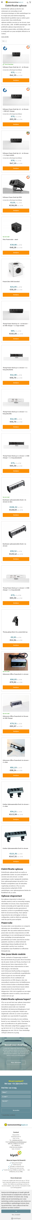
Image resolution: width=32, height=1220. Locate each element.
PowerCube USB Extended (11, 281)
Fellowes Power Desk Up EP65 (12, 197)
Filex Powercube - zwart (10, 239)
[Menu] (1, 2)
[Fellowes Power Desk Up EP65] (16, 185)
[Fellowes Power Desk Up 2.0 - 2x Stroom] (16, 54)
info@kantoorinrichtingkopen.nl (17, 1142)
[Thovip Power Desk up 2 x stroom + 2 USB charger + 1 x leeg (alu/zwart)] (16, 443)
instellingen (17, 1218)
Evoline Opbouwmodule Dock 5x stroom (15, 848)
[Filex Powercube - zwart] (16, 227)
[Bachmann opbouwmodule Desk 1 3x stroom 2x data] (16, 487)
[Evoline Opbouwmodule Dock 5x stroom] (16, 836)
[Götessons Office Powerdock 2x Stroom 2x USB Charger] (16, 703)
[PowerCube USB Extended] (16, 269)
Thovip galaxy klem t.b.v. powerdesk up (15, 632)
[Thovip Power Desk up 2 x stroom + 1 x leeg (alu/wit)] (16, 399)
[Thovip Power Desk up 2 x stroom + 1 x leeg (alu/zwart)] (16, 355)
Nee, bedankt (16, 1215)
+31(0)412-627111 (17, 1140)
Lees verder (5, 37)
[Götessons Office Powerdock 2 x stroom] (16, 662)
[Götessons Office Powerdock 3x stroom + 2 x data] (16, 748)
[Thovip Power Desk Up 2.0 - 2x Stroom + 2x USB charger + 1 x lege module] (16, 311)
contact (22, 1026)
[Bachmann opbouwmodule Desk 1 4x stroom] (16, 531)
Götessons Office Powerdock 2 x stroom (15, 674)
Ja (16, 1211)
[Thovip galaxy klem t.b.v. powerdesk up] (16, 619)
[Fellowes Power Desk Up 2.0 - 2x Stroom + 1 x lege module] (16, 141)
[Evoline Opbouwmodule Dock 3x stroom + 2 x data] (16, 792)
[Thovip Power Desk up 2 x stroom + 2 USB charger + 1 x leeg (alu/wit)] (16, 575)
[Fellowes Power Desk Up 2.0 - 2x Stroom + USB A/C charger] (16, 97)
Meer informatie (16, 1062)
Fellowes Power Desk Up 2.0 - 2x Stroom (15, 67)
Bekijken (16, 80)
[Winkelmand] (30, 2)
